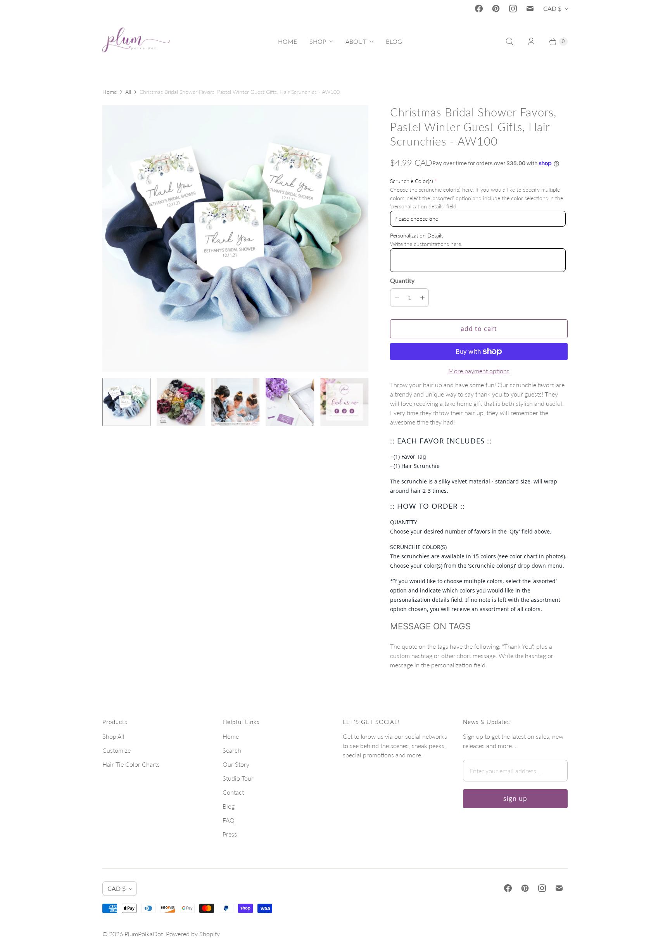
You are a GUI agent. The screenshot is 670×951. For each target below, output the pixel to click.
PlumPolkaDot (143, 933)
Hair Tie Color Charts (131, 764)
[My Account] (531, 41)
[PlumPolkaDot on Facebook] (478, 8)
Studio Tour (238, 778)
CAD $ (552, 8)
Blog (229, 806)
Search (232, 750)
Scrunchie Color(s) (411, 181)
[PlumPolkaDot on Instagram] (512, 8)
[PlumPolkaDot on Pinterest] (495, 8)
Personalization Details (417, 235)
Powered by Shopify (193, 933)
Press (230, 834)
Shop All (113, 736)
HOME (287, 41)
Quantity (402, 280)
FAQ (229, 820)
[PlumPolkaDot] (136, 41)
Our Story (236, 764)
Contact (233, 792)
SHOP (317, 41)
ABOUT (355, 41)
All (128, 91)
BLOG (394, 41)
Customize (116, 750)
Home (109, 91)
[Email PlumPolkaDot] (530, 8)
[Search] (509, 41)
